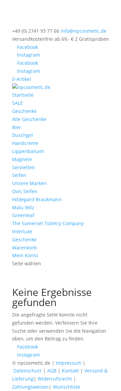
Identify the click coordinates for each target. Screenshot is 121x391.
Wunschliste (66, 387)
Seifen (19, 175)
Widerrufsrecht (55, 378)
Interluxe (22, 231)
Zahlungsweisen (30, 387)
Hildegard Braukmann (37, 199)
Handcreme (25, 143)
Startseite (23, 95)
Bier (16, 127)
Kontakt (70, 370)
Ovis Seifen (24, 191)
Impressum (68, 363)
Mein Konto (25, 255)
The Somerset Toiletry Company (48, 223)
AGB (51, 370)
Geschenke (24, 111)
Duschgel (22, 135)
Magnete (22, 159)
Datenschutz (27, 370)
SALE (17, 103)
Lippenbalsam (28, 151)
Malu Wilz (23, 207)
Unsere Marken (29, 183)
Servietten (23, 167)
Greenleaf (23, 215)
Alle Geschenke (29, 119)
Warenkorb (24, 247)
